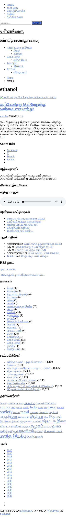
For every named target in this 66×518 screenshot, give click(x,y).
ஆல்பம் (11, 13)
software (16, 413)
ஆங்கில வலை (15, 16)
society (6, 411)
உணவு (10, 300)
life (45, 407)
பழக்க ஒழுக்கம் (15, 374)
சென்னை (47, 427)
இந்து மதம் (55, 416)
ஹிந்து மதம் (20, 72)
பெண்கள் (50, 431)
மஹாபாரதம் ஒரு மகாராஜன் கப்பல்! (26, 218)
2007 (9, 487)
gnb (13, 407)
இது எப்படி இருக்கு (17, 294)
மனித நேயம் (20, 59)
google (19, 407)
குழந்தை (26, 426)
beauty (3, 403)
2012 (9, 474)
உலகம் (10, 303)
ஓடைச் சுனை (8, 269)
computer (50, 403)
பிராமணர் (39, 431)
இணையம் (12, 291)
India (33, 407)
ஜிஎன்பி (56, 426)
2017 (9, 459)
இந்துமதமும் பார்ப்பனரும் (34, 256)
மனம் (59, 431)
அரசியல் (53, 412)
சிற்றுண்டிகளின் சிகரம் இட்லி (23, 389)
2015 (9, 465)
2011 (9, 477)
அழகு (4, 416)
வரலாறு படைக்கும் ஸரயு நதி (22, 224)
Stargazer (5, 513)
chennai (40, 403)
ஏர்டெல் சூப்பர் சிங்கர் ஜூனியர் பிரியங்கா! (30, 386)
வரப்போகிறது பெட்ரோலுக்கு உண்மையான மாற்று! (23, 106)
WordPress (53, 510)
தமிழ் (3, 431)
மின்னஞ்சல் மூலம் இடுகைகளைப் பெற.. (23, 274)
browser (19, 403)
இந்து (46, 417)
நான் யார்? (12, 7)
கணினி (18, 53)
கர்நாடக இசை (54, 421)
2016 (9, 462)
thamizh (43, 412)
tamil (24, 412)
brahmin (11, 403)
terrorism (34, 412)
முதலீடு (11, 345)
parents (60, 407)
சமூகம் (11, 318)
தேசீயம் (11, 69)
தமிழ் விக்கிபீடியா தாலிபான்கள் (24, 221)
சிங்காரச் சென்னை (18, 321)
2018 (9, 456)
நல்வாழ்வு (12, 62)
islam (40, 407)
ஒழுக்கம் (26, 421)
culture (5, 407)
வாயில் (10, 4)
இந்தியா (36, 416)
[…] (2, 137)
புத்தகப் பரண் (14, 330)
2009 (9, 480)
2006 (9, 490)
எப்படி (10, 309)
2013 (9, 471)
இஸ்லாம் (15, 421)
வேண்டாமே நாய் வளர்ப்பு (20, 230)
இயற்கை (19, 65)
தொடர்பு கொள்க (16, 10)
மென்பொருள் (35, 436)
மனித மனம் (13, 56)
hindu (26, 407)
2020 (9, 453)
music (51, 407)
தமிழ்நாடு (13, 431)
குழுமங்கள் (13, 315)
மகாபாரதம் (13, 336)
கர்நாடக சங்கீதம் (10, 426)
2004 (9, 496)
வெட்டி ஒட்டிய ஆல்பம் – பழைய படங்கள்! (29, 368)
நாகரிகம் (26, 431)
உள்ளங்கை (12, 31)
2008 (9, 483)
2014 (9, 468)
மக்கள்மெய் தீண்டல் (18, 227)
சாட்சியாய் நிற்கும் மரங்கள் (21, 380)
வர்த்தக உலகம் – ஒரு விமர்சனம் (24, 361)
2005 (9, 493)
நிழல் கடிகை (14, 371)
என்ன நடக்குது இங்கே (19, 47)
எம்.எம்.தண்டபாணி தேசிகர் (43, 252)
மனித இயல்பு (13, 436)
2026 (9, 450)
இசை (17, 50)
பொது (10, 333)
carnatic (29, 403)
